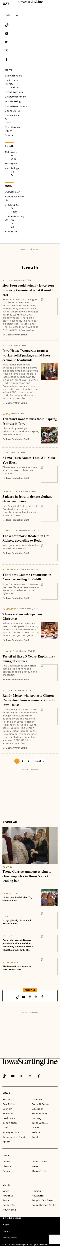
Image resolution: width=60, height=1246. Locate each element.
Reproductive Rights (14, 1137)
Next (39, 761)
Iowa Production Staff (17, 439)
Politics (15, 116)
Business (10, 76)
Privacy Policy (9, 1238)
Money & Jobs (10, 1132)
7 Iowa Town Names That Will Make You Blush (29, 460)
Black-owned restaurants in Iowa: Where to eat (16, 967)
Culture (9, 152)
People (9, 168)
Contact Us (8, 1205)
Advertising (11, 232)
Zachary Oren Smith (16, 334)
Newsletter (17, 197)
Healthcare (8, 1118)
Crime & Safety (40, 1104)
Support (6, 1224)
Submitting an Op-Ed (44, 1205)
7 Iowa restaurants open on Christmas (22, 616)
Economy (10, 92)
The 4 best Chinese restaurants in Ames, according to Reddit (26, 577)
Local (9, 146)
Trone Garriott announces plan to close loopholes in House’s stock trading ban (26, 876)
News (8, 69)
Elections (10, 97)
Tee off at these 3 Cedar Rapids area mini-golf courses (28, 658)
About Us (8, 1196)
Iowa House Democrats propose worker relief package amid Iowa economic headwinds (26, 355)
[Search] (17, 15)
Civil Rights (8, 1104)
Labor (8, 111)
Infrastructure (40, 1123)
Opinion (15, 192)
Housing (16, 102)
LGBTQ (15, 111)
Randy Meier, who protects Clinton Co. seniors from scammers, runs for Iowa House (29, 700)
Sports (9, 135)
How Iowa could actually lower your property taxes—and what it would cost (28, 290)
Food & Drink (10, 570)
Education (17, 92)
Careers (6, 1231)
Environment (39, 1114)
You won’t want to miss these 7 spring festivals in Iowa (29, 421)
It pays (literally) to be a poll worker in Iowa (16, 921)
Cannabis (16, 76)
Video (8, 192)
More (8, 186)
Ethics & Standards (11, 1218)
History (9, 164)
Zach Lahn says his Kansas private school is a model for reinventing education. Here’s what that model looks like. (17, 945)
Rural (14, 127)
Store (8, 205)
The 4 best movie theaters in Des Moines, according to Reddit (26, 538)
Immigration (9, 1123)
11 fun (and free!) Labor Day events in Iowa (17, 898)
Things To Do (10, 492)
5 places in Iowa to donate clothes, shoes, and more (27, 498)
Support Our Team (43, 1200)
